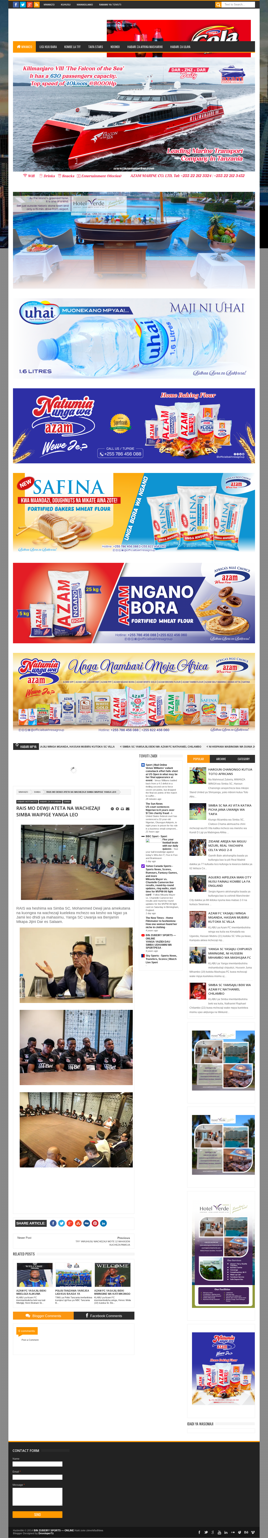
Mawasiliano (85, 4)
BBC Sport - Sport (156, 836)
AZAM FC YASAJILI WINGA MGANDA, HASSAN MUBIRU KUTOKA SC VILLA (228, 917)
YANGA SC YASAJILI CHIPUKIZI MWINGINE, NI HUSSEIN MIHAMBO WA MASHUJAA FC (230, 953)
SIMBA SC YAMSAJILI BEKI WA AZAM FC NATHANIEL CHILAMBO (80, 746)
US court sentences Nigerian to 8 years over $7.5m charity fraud (160, 810)
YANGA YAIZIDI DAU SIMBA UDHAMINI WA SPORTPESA (159, 944)
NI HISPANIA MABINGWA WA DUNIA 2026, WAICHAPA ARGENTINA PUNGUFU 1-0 (176, 746)
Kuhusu (66, 4)
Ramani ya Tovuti (110, 4)
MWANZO (26, 46)
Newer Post (24, 1237)
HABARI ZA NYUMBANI (50, 802)
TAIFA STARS (95, 46)
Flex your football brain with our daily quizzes (170, 844)
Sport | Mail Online (156, 764)
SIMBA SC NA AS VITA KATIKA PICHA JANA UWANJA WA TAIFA (229, 809)
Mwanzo (49, 4)
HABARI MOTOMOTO (27, 802)
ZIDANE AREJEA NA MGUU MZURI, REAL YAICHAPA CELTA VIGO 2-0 (227, 845)
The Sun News (154, 803)
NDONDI (115, 46)
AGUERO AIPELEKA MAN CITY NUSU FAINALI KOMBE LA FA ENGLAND (229, 881)
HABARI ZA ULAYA (180, 46)
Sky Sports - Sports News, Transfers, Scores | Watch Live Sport (161, 959)
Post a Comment (30, 1340)
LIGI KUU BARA (48, 46)
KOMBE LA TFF (72, 46)
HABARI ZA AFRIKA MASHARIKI (145, 46)
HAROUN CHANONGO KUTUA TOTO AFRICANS (230, 771)
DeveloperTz (46, 1533)
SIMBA (37, 792)
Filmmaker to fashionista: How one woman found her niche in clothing (161, 924)
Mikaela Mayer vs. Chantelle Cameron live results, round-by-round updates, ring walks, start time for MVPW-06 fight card (161, 887)
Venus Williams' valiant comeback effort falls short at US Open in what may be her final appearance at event (162, 774)
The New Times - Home (159, 917)
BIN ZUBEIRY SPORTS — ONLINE (54, 1530)
